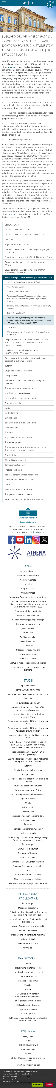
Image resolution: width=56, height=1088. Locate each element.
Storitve (28, 1040)
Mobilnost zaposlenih (28, 908)
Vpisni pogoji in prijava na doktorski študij (23, 282)
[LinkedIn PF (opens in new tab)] (28, 539)
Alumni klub (28, 632)
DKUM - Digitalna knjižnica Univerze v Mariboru (28, 1059)
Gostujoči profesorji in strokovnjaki (28, 926)
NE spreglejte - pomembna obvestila (21, 398)
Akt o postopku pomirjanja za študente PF (24, 499)
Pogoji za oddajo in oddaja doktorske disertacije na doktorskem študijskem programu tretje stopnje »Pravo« (27, 299)
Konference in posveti (28, 980)
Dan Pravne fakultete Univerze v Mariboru (28, 597)
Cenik (7, 484)
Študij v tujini (11, 455)
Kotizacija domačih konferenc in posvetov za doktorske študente (29, 307)
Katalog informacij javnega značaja (28, 619)
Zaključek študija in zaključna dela (20, 422)
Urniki (7, 408)
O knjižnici (28, 1036)
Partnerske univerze (28, 930)
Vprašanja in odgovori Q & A (17, 393)
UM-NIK (28, 1053)
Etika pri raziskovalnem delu (28, 1000)
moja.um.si (13, 214)
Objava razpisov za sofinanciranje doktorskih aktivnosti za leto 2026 (29, 333)
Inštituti (28, 963)
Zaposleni (28, 584)
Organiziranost (28, 593)
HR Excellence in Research (28, 1005)
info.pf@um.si (37, 532)
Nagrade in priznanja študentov (19, 437)
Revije (28, 989)
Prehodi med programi (16, 287)
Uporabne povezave (28, 1009)
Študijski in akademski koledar (18, 494)
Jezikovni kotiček (28, 939)
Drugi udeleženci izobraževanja (19, 370)
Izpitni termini (11, 413)
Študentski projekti (13, 442)
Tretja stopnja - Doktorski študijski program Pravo (28, 277)
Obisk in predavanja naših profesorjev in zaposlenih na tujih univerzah (28, 913)
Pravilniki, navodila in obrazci (18, 291)
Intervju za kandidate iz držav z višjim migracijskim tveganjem (28, 251)
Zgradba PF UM (28, 641)
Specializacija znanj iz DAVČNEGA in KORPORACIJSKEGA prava (21, 351)
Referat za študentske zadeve (18, 489)
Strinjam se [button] (37, 1084)
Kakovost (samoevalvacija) (28, 624)
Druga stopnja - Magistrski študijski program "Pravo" (25, 263)
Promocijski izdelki (28, 658)
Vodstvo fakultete (28, 580)
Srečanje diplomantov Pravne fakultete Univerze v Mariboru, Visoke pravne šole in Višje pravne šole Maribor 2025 (28, 604)
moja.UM (9, 239)
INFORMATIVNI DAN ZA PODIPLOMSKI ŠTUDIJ (25, 234)
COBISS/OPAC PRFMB (28, 1045)
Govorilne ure (11, 417)
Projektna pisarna (28, 1013)
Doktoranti (11, 327)
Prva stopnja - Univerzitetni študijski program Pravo (28, 257)
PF (32, 2)
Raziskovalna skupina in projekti (28, 972)
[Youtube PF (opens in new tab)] (20, 539)
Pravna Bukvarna (28, 654)
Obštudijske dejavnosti (15, 460)
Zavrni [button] (49, 1084)
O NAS (28, 566)
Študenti (9, 432)
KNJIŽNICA (28, 1031)
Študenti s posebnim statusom (19, 388)
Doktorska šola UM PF (15, 313)
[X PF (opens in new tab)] (44, 539)
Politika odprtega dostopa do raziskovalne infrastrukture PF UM (28, 1019)
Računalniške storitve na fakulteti (20, 479)
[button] (50, 4)
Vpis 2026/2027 (12, 224)
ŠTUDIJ (28, 680)
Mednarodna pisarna (28, 943)
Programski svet (28, 588)
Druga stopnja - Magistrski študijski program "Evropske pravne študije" (25, 271)
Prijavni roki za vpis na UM (17, 244)
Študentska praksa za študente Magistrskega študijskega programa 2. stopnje (25, 448)
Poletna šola (28, 947)
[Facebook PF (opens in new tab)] (12, 539)
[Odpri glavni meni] (3, 3)
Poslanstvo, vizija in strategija (28, 611)
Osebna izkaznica (28, 571)
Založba (28, 985)
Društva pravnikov (28, 637)
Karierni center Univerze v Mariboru (21, 474)
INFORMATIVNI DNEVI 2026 (17, 229)
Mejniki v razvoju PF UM (28, 615)
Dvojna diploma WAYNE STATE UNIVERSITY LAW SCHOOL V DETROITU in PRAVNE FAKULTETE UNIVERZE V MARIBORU (26, 342)
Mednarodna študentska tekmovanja (28, 934)
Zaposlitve (28, 645)
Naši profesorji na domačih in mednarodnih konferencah (28, 920)
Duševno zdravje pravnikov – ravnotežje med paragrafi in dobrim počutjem (25, 359)
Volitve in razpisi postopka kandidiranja (28, 663)
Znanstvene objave (28, 976)
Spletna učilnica (12, 427)
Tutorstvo (9, 365)
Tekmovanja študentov (15, 465)
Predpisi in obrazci (13, 470)
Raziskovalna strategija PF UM (28, 968)
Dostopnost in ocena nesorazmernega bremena (28, 668)
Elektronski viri (28, 1049)
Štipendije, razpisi (13, 403)
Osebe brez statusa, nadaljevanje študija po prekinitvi (25, 382)
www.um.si (13, 67)
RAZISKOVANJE (28, 958)
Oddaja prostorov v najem (28, 650)
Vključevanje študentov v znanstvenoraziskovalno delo (28, 995)
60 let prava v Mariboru (28, 575)
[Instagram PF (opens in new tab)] (36, 539)
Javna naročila (28, 628)
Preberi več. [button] (14, 1081)
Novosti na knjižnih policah (28, 1065)
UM (24, 2)
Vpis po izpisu (11, 375)
